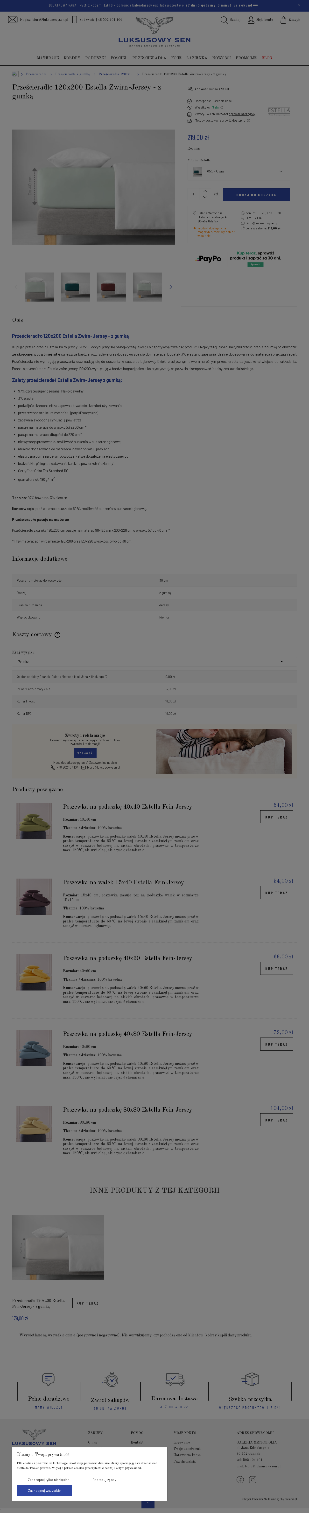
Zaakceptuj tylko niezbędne (49, 1480)
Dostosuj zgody (104, 1480)
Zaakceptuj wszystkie (44, 1490)
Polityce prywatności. (128, 1468)
